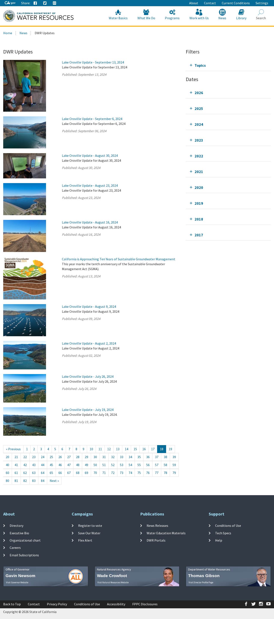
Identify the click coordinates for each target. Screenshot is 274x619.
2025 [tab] (199, 108)
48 (77, 465)
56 (148, 465)
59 (174, 465)
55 (139, 465)
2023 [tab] (199, 140)
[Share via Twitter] (45, 3)
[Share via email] (55, 3)
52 (113, 465)
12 (109, 449)
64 (42, 473)
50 (95, 465)
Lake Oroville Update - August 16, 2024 (90, 222)
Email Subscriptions (24, 555)
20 (7, 457)
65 (51, 473)
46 (60, 465)
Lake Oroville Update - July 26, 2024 (87, 376)
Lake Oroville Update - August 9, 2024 (89, 306)
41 (16, 465)
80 (7, 480)
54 (130, 465)
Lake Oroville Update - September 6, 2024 (92, 119)
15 (135, 449)
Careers (15, 547)
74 (130, 473)
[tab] (228, 65)
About (193, 3)
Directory (16, 525)
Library (241, 18)
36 (148, 457)
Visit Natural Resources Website (113, 582)
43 (34, 465)
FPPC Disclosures (145, 604)
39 (174, 457)
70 (95, 473)
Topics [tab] (200, 65)
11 (100, 449)
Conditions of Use (228, 525)
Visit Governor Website (17, 582)
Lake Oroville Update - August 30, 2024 (90, 155)
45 (51, 465)
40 (7, 465)
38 (165, 457)
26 (60, 457)
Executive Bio (19, 533)
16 (144, 449)
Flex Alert (85, 540)
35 (139, 457)
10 (91, 449)
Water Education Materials (166, 533)
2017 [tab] (199, 234)
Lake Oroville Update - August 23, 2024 (90, 185)
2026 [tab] (199, 92)
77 (156, 473)
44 (42, 465)
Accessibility (116, 604)
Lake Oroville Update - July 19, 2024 (87, 409)
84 (42, 480)
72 (113, 473)
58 (165, 465)
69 (86, 473)
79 (174, 473)
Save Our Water (89, 533)
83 (34, 480)
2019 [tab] (199, 203)
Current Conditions (236, 3)
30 (95, 457)
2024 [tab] (199, 124)
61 (16, 473)
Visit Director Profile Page (201, 582)
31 (104, 457)
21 (16, 457)
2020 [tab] (199, 187)
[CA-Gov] (10, 3)
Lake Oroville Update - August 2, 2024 (89, 343)
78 (165, 473)
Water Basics (118, 18)
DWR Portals (156, 540)
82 (25, 480)
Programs (172, 18)
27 (69, 457)
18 (161, 449)
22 (25, 457)
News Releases (157, 525)
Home (7, 33)
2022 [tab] (199, 156)
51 (104, 465)
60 (7, 473)
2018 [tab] (199, 219)
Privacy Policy (57, 604)
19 (170, 449)
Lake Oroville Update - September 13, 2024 (93, 62)
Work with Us (199, 18)
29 (86, 457)
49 (86, 465)
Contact (210, 3)
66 (60, 473)
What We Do (146, 18)
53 (121, 465)
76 (148, 473)
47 (69, 465)
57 (156, 465)
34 (130, 457)
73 (121, 473)
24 (42, 457)
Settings (262, 3)
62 (25, 473)
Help (218, 540)
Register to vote (90, 525)
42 (25, 465)
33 (121, 457)
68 (77, 473)
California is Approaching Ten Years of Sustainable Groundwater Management (118, 259)
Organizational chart (25, 540)
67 (69, 473)
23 (34, 457)
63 (34, 473)
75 (139, 473)
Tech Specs (223, 533)
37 (156, 457)
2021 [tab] (199, 171)
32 (113, 457)
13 (117, 449)
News (222, 18)
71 (104, 473)
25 (51, 457)
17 (153, 449)
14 (126, 449)
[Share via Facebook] (35, 3)
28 (77, 457)
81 (16, 480)
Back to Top (12, 604)
